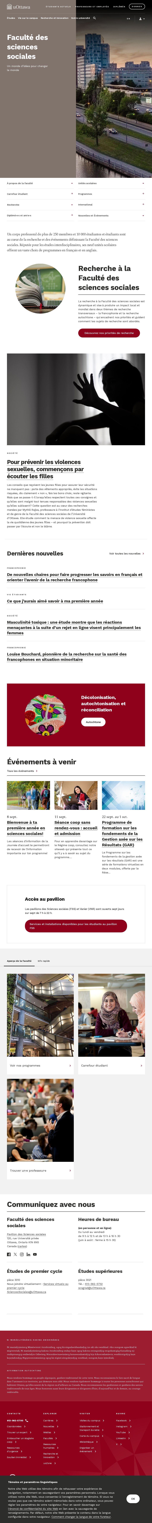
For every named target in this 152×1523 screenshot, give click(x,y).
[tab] (19, 962)
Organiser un (87, 1449)
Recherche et (50, 1455)
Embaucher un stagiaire (20, 1440)
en (128, 19)
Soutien (17, 1457)
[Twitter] (15, 1254)
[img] (18, 7)
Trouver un (17, 1432)
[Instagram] (22, 1254)
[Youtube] (35, 1254)
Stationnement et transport (89, 1428)
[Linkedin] (28, 1254)
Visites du (90, 1420)
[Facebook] (9, 1254)
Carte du (89, 1436)
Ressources (13, 1449)
